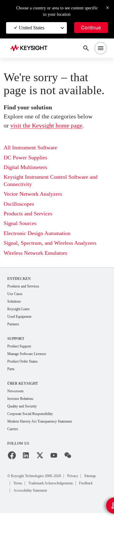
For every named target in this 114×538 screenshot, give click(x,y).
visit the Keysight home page (46, 125)
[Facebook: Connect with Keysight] (11, 455)
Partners (13, 324)
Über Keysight (22, 383)
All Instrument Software (30, 147)
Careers (12, 429)
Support (16, 338)
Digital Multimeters (25, 167)
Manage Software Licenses (26, 354)
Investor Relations (20, 399)
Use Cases (14, 294)
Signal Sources (20, 223)
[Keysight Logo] (30, 48)
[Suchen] (86, 48)
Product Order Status (22, 361)
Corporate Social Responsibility (30, 414)
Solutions (14, 301)
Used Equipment (19, 316)
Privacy (72, 476)
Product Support (19, 346)
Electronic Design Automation (37, 233)
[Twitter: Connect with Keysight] (39, 455)
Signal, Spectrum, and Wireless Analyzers (50, 243)
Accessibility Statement (30, 490)
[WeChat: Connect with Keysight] (67, 455)
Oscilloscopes (19, 204)
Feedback (86, 483)
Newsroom (15, 391)
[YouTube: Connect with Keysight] (53, 455)
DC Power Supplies (25, 157)
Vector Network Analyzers (33, 194)
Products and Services (28, 214)
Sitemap (90, 476)
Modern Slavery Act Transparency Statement (39, 421)
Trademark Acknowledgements (50, 483)
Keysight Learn (18, 309)
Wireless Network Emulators (35, 253)
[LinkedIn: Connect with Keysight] (25, 455)
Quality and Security (22, 406)
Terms (17, 483)
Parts (11, 369)
